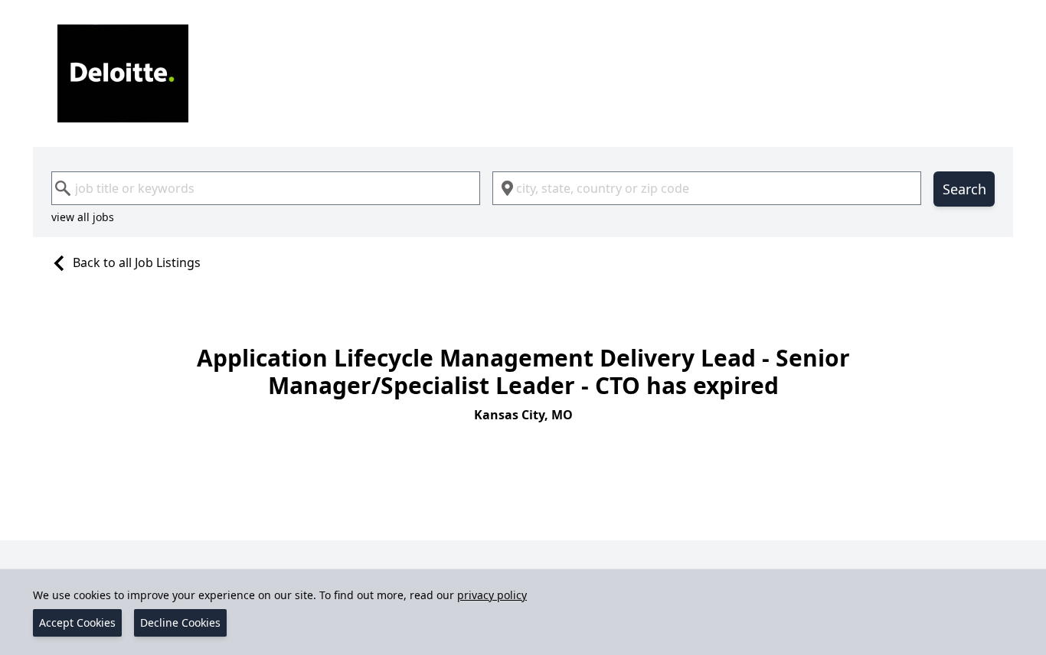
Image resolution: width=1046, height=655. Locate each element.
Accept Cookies (77, 622)
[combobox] (265, 188)
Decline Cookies (180, 622)
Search (964, 189)
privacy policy (492, 595)
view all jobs (82, 217)
